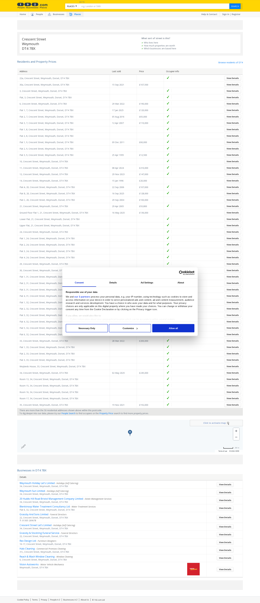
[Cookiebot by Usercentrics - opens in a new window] (181, 273)
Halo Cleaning (27, 548)
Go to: (82, 2)
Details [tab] (113, 282)
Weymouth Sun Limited (32, 491)
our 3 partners (82, 296)
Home (23, 14)
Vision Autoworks (29, 564)
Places (77, 14)
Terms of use (222, 451)
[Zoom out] (236, 437)
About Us (85, 599)
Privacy (44, 599)
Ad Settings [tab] (147, 282)
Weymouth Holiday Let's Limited (37, 483)
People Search (68, 413)
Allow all (173, 328)
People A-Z (55, 599)
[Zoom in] (236, 431)
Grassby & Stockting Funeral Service (39, 533)
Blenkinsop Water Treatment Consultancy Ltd (45, 506)
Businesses (58, 14)
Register (236, 14)
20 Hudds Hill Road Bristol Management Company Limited (51, 498)
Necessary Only (87, 328)
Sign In (225, 14)
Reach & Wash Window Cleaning (37, 556)
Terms (35, 599)
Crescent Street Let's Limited (35, 525)
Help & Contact (209, 14)
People (39, 14)
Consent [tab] (79, 282)
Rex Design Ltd (28, 540)
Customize (128, 328)
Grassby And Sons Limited (34, 514)
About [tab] (181, 282)
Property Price (106, 413)
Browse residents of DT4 (230, 62)
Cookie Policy (23, 599)
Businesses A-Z (70, 599)
